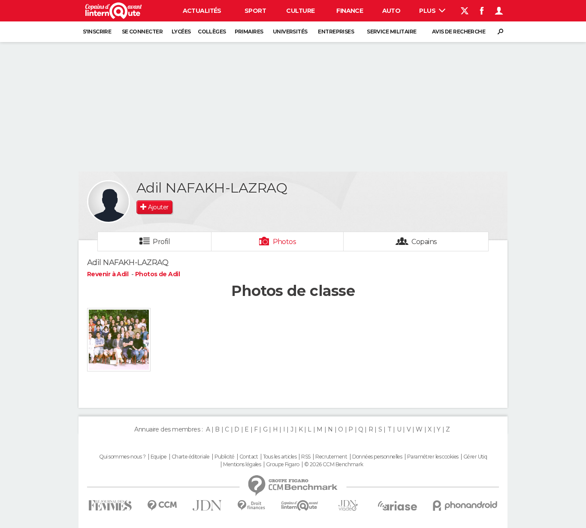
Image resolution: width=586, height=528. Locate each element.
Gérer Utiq (475, 457)
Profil (161, 242)
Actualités (202, 11)
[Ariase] (398, 505)
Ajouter (158, 207)
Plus (428, 11)
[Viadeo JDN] (347, 505)
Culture (300, 11)
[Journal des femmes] (110, 505)
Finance (349, 11)
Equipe (159, 457)
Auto (391, 11)
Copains (424, 242)
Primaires (249, 31)
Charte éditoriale (190, 457)
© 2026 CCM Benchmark (333, 465)
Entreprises (336, 31)
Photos (284, 242)
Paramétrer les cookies (433, 457)
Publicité (224, 457)
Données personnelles (377, 457)
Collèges (212, 31)
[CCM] (162, 505)
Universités (290, 31)
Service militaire (391, 31)
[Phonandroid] (465, 505)
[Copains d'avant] (300, 505)
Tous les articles (279, 457)
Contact (248, 457)
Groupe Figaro (282, 465)
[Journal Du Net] (207, 505)
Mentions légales (242, 465)
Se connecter (142, 31)
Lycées (181, 31)
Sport (255, 11)
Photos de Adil (157, 274)
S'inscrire (97, 31)
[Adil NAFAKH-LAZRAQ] (108, 201)
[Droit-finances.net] (251, 505)
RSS (305, 457)
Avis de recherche (458, 31)
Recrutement (331, 457)
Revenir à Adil (108, 274)
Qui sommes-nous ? (122, 457)
